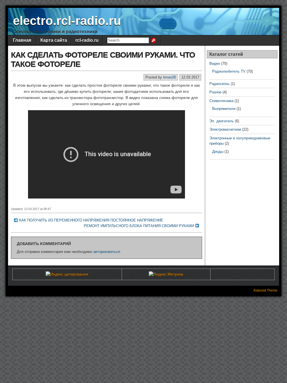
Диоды (217, 151)
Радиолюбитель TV (229, 71)
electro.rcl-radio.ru (67, 20)
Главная (22, 40)
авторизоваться (106, 252)
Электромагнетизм (225, 129)
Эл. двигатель (221, 121)
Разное (215, 92)
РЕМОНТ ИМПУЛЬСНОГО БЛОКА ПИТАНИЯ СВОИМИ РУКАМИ (139, 226)
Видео (214, 63)
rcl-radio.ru (87, 40)
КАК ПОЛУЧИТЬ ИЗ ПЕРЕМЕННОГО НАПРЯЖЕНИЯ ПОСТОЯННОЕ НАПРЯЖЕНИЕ (91, 220)
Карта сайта (53, 40)
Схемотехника (221, 101)
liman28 (169, 77)
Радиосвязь (219, 84)
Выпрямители (223, 109)
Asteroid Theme (265, 290)
